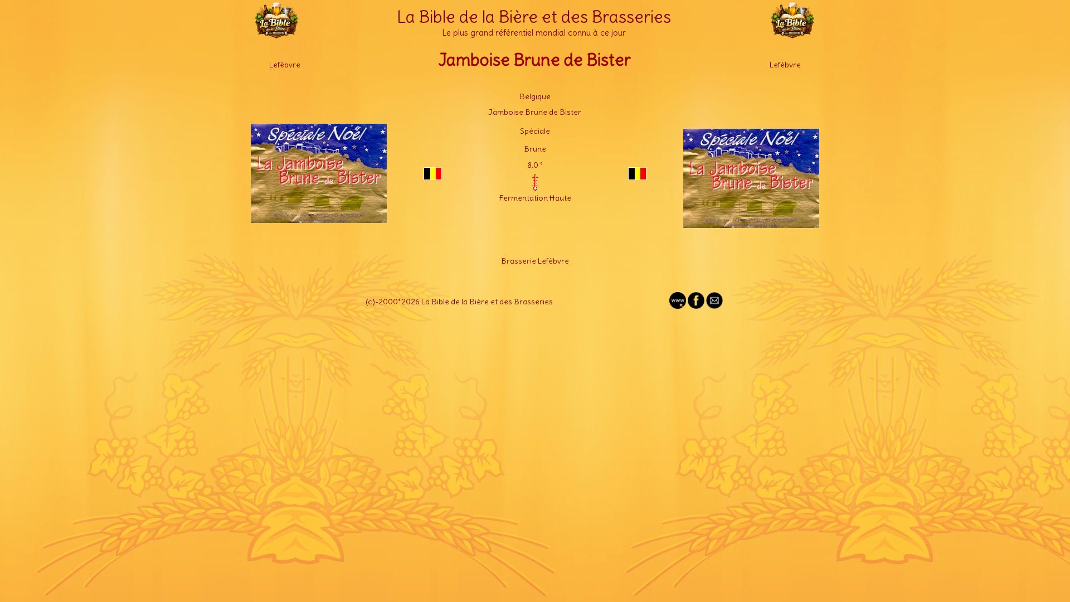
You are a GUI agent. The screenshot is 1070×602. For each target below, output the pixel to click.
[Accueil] (276, 33)
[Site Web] (677, 306)
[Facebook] (696, 306)
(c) (370, 302)
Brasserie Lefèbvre (535, 261)
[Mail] (714, 306)
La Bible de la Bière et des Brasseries (534, 16)
